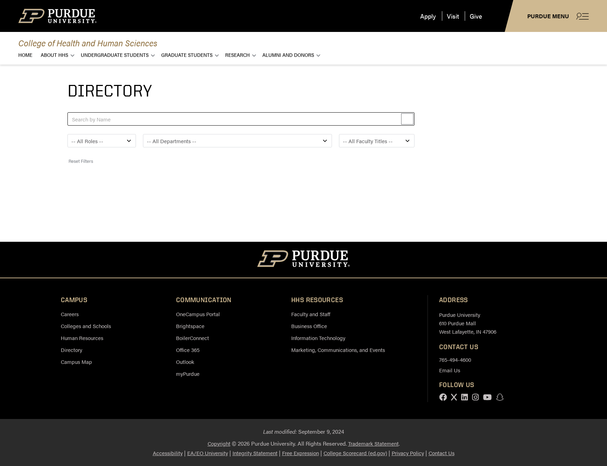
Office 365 (188, 349)
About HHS (54, 54)
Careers (70, 314)
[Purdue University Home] (303, 259)
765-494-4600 (455, 359)
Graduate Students (187, 54)
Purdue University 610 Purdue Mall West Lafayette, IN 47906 (467, 323)
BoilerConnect (192, 337)
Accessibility (168, 453)
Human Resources (82, 337)
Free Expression (300, 453)
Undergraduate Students (115, 54)
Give (476, 16)
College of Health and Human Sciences (87, 42)
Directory (71, 349)
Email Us (449, 370)
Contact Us (442, 453)
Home (25, 54)
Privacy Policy (408, 453)
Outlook (185, 361)
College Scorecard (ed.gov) (355, 453)
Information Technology (318, 337)
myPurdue (188, 373)
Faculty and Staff (310, 314)
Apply (428, 16)
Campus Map (76, 361)
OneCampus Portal (198, 314)
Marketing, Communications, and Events (338, 349)
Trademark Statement (373, 443)
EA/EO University (207, 453)
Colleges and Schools (86, 325)
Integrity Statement (255, 453)
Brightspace (190, 325)
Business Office (309, 325)
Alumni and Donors (288, 54)
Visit (453, 16)
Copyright (219, 443)
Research (237, 54)
